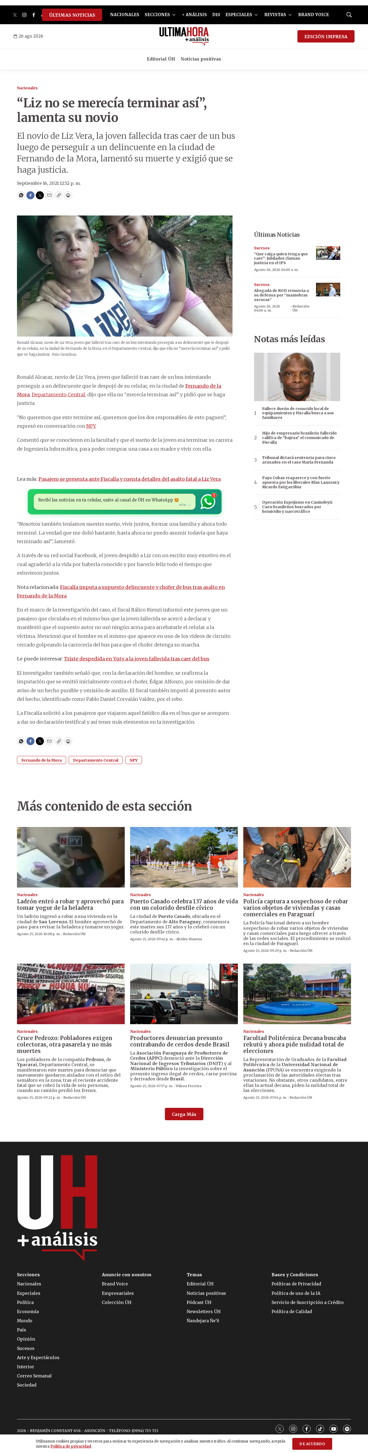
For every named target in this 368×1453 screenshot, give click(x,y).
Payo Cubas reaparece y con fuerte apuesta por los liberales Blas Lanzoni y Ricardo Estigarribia (300, 482)
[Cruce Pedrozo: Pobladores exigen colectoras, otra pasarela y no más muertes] (71, 994)
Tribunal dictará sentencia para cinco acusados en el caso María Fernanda (299, 460)
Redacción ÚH (301, 308)
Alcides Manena (189, 939)
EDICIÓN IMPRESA (326, 36)
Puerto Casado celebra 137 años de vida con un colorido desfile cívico (184, 904)
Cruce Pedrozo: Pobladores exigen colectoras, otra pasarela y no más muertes (64, 1044)
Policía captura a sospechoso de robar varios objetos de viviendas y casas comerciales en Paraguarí (295, 908)
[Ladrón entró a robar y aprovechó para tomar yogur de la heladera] (71, 857)
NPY (91, 426)
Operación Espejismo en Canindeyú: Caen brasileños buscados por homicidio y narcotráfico (297, 507)
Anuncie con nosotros (126, 1274)
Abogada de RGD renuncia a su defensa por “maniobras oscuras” (281, 295)
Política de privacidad (70, 1446)
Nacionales (27, 88)
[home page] (184, 36)
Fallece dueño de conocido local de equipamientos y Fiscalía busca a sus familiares (298, 413)
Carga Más (184, 1114)
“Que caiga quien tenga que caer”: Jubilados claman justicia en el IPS (281, 259)
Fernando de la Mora (41, 760)
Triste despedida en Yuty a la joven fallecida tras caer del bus (136, 659)
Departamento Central (58, 394)
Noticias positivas (200, 59)
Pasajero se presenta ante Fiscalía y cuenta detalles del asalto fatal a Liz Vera (130, 479)
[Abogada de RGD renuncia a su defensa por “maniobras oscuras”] (328, 289)
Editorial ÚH (161, 59)
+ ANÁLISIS (194, 14)
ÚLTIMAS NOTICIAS (72, 15)
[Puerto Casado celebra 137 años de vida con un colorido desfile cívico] (184, 857)
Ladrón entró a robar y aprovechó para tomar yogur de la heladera (70, 904)
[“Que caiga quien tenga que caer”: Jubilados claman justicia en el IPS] (328, 253)
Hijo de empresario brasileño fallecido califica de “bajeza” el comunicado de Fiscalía (299, 437)
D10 (216, 14)
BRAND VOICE (313, 14)
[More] (173, 15)
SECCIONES (157, 14)
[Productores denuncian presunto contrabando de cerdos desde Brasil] (184, 994)
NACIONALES (124, 14)
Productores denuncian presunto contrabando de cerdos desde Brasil (180, 1041)
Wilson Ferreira (189, 1086)
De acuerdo (312, 1444)
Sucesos (262, 248)
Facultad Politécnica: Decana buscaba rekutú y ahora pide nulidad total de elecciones (294, 1044)
